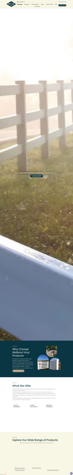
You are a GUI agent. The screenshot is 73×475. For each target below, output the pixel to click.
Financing (37, 6)
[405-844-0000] (59, 1)
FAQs (56, 4)
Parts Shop (19, 4)
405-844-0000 (63, 1)
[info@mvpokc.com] (17, 1)
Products (26, 4)
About (42, 4)
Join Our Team (49, 4)
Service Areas (35, 4)
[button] (71, 473)
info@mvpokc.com (22, 1)
